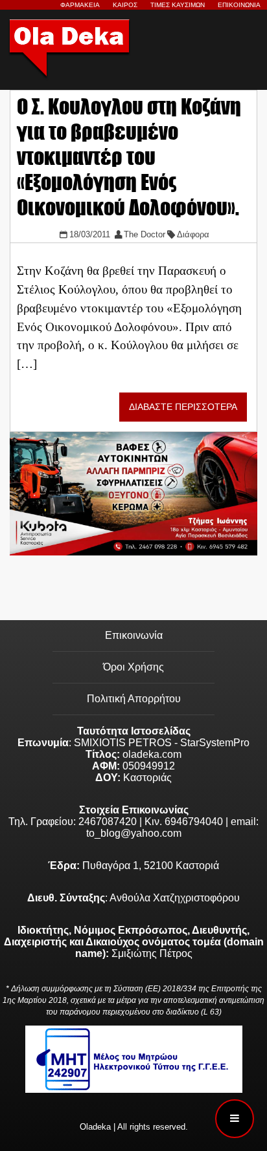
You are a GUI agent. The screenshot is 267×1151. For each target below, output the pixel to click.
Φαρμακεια (80, 4)
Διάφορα (193, 234)
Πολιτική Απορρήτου (134, 698)
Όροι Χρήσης (133, 667)
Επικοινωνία (134, 635)
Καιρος (125, 4)
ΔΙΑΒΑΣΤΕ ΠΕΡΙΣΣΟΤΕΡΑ (183, 407)
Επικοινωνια (239, 4)
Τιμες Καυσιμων (177, 4)
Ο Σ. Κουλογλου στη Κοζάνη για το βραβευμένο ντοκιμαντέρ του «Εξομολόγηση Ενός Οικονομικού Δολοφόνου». (129, 157)
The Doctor (144, 234)
